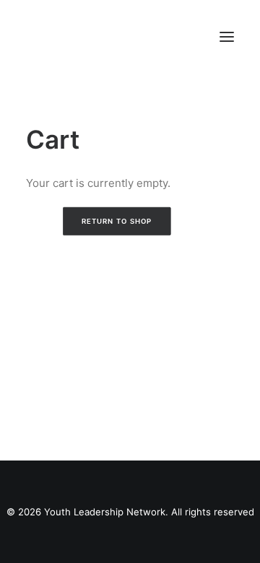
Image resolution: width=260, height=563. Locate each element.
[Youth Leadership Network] (119, 36)
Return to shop (116, 221)
